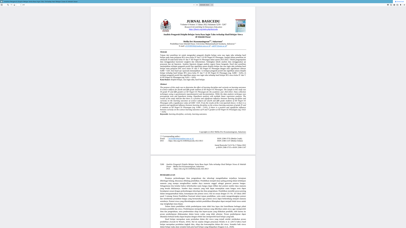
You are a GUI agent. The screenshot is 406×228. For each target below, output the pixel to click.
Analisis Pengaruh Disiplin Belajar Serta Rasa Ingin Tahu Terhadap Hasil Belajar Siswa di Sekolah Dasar (41, 2)
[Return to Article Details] (1, 1)
